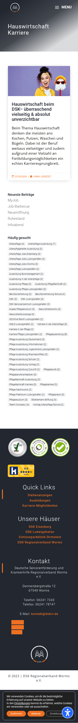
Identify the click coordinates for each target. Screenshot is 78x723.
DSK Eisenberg (40, 527)
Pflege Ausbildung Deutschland (26, 339)
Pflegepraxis (56, 394)
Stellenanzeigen (40, 495)
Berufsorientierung (20, 294)
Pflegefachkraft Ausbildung (24, 379)
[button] (62, 10)
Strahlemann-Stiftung (43, 399)
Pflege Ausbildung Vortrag (24, 364)
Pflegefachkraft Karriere (22, 384)
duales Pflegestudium (22, 309)
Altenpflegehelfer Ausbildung (25, 249)
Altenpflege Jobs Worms (23, 264)
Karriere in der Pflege (21, 329)
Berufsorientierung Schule (50, 294)
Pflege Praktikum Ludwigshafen (26, 394)
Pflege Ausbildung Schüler (24, 359)
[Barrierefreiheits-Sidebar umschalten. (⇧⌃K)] (67, 712)
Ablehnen (36, 713)
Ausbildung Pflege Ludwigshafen (27, 289)
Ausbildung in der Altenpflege (26, 279)
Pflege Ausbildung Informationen (27, 344)
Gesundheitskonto (50, 309)
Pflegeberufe (52, 369)
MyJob (13, 200)
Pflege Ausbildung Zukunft (24, 369)
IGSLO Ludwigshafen (21, 324)
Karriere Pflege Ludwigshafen (25, 334)
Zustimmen (16, 713)
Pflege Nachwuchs (20, 389)
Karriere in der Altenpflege (52, 324)
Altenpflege (16, 244)
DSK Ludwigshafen (32, 299)
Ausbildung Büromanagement (26, 274)
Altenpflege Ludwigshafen (24, 269)
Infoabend (16, 225)
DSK (13, 299)
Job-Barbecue (19, 206)
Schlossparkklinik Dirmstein (40, 537)
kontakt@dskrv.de (44, 614)
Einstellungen (22, 703)
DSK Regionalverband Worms (40, 542)
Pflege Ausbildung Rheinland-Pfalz (28, 354)
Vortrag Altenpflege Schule (48, 404)
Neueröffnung (18, 212)
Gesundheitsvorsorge (21, 314)
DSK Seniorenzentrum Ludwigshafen (29, 304)
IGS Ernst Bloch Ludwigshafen (26, 319)
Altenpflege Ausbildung (41, 244)
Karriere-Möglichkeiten (40, 505)
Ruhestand (16, 218)
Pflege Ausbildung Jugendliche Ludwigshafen (34, 349)
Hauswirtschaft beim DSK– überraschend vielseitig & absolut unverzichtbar (39, 123)
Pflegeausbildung (56, 334)
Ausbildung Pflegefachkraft (50, 284)
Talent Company (19, 404)
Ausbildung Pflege (20, 284)
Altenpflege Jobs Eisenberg (25, 254)
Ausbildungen (40, 500)
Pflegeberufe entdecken (22, 374)
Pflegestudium (18, 399)
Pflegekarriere (48, 384)
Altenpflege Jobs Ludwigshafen (27, 259)
